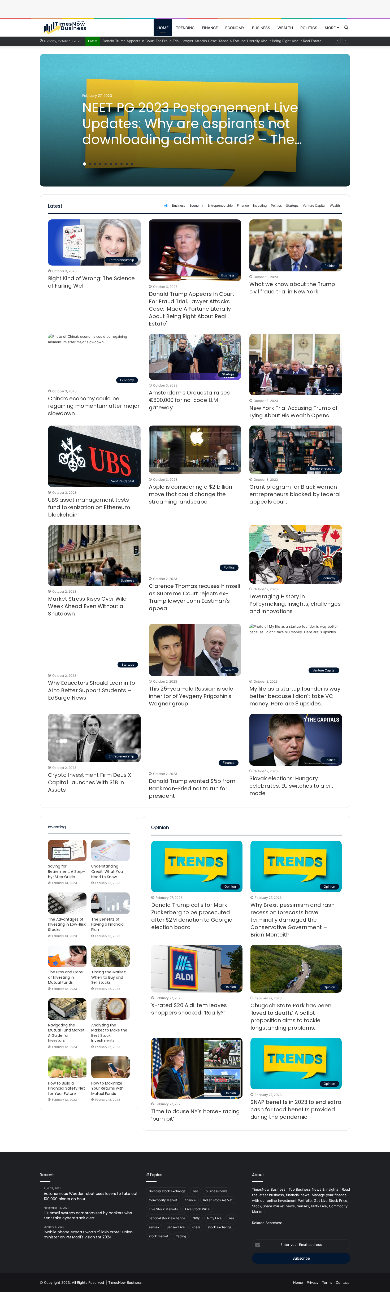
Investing (260, 205)
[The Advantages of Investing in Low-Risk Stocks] (67, 903)
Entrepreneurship (220, 205)
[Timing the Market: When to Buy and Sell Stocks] (110, 956)
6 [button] (111, 164)
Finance (210, 27)
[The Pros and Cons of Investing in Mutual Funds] (67, 956)
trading (181, 1236)
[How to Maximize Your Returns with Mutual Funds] (110, 1067)
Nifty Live (214, 1218)
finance (190, 1200)
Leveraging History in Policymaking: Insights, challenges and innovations (295, 604)
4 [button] (100, 164)
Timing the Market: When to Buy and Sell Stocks (108, 977)
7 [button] (116, 164)
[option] (195, 120)
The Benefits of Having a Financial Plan (107, 924)
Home (162, 27)
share (196, 1227)
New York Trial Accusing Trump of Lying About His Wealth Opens (293, 411)
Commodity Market (163, 1200)
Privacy (312, 1282)
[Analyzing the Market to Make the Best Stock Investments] (110, 1009)
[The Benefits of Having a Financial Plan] (110, 903)
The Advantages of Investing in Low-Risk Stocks (67, 924)
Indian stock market (217, 1200)
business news (216, 1191)
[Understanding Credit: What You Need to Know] (110, 850)
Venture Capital (314, 205)
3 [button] (95, 164)
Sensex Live (176, 1227)
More (330, 27)
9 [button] (127, 164)
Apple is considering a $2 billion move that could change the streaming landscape (190, 494)
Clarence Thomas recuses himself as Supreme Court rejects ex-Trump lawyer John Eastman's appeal (195, 597)
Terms (327, 1282)
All (166, 205)
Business (261, 27)
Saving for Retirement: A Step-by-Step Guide (66, 871)
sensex (154, 1227)
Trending (185, 27)
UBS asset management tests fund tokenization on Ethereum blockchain (89, 507)
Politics (308, 27)
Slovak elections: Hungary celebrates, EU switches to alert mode (291, 786)
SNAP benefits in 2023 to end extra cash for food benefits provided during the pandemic (295, 1109)
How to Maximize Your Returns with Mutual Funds (107, 1088)
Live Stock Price (197, 1209)
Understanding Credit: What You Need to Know (107, 871)
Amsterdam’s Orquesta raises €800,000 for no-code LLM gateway (189, 400)
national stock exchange (167, 1218)
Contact (342, 1282)
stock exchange (219, 1227)
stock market (158, 1236)
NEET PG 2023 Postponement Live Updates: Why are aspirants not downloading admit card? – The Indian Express (190, 131)
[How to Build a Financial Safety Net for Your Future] (67, 1067)
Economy (235, 27)
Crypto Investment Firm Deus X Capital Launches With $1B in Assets (89, 782)
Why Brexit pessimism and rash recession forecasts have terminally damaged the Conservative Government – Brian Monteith (292, 919)
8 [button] (121, 164)
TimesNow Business (125, 1282)
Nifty (196, 1218)
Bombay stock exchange (167, 1191)
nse (231, 1218)
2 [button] (90, 164)
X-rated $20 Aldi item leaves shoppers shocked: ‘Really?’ (189, 1008)
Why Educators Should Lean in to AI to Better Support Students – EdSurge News (91, 690)
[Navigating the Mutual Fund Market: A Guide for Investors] (67, 1009)
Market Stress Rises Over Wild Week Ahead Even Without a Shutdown (87, 606)
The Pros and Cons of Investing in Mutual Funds (65, 977)
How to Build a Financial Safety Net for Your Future (66, 1088)
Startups (292, 205)
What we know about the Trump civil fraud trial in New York (292, 287)
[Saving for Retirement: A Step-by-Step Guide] (67, 850)
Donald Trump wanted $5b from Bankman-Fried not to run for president (192, 788)
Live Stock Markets (163, 1209)
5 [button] (106, 164)
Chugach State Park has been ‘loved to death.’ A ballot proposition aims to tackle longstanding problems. (290, 1016)
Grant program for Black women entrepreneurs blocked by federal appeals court (294, 494)
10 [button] (132, 164)
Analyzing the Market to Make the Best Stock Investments (109, 1032)
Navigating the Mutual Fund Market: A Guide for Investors (66, 1032)
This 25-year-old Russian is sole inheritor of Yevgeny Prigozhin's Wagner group (191, 696)
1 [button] (84, 164)
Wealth (285, 27)
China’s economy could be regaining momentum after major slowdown (94, 406)
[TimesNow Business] (63, 28)
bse (195, 1191)
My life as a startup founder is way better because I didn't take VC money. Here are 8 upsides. (294, 696)
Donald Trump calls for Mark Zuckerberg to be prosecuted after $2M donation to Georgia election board (192, 916)
